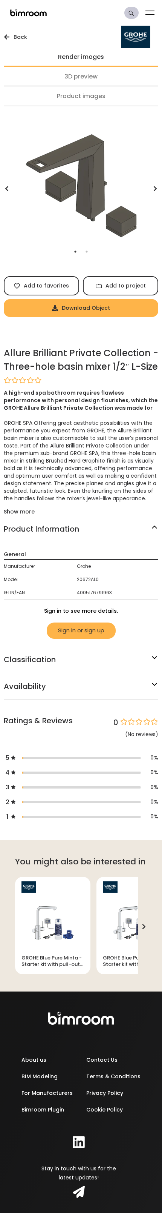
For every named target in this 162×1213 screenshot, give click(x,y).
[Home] (28, 13)
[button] (81, 380)
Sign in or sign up (81, 630)
